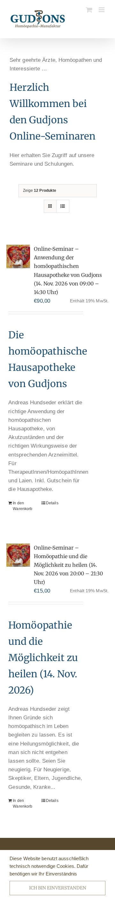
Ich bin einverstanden (57, 888)
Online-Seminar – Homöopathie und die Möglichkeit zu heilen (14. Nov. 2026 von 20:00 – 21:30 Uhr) (68, 565)
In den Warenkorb (22, 506)
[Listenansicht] (63, 206)
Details (52, 503)
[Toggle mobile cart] (89, 9)
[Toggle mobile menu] (102, 9)
